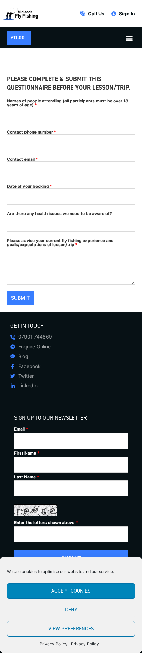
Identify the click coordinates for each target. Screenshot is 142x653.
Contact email (21, 159)
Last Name (26, 477)
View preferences (71, 628)
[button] (129, 38)
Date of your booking (28, 186)
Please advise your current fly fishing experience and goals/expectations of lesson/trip (60, 243)
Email (21, 429)
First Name (27, 453)
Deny (71, 609)
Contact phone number (30, 132)
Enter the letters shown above (46, 522)
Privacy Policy (54, 643)
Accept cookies (71, 590)
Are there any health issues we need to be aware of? (59, 213)
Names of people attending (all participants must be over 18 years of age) (67, 103)
